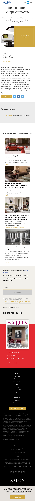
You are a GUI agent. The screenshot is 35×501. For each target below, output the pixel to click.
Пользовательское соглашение (17, 463)
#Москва (7, 262)
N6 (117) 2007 (7, 61)
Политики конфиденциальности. (21, 492)
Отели (18, 395)
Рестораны (17, 397)
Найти (25, 2)
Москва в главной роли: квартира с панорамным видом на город (17, 248)
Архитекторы (17, 381)
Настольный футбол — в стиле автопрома (16, 157)
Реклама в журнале (17, 452)
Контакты (17, 456)
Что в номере (13, 363)
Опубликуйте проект (17, 408)
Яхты (17, 392)
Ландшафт (17, 379)
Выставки (17, 389)
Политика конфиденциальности (17, 466)
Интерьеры (17, 376)
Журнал (17, 400)
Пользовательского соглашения (14, 301)
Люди (17, 387)
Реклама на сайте (17, 449)
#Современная (21, 261)
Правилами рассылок (25, 303)
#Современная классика (17, 227)
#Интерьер (7, 227)
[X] (14, 96)
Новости (17, 373)
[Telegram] (22, 96)
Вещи (17, 384)
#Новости (7, 164)
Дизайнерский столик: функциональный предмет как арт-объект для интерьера (16, 185)
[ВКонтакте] (18, 96)
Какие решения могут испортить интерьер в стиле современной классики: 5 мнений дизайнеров (16, 217)
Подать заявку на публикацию (17, 459)
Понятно (17, 497)
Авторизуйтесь (9, 115)
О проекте (17, 446)
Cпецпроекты (17, 403)
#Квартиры (14, 261)
